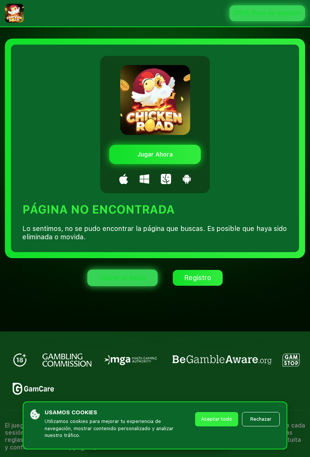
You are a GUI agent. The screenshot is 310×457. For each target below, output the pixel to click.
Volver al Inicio (122, 278)
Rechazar (260, 419)
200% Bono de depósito (267, 13)
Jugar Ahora (155, 154)
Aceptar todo (216, 419)
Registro (197, 278)
